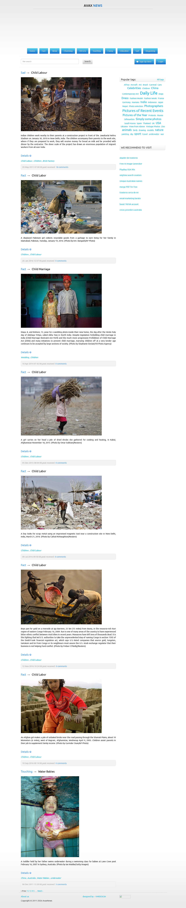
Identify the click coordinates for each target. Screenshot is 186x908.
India (143, 102)
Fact (23, 175)
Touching (27, 771)
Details (25, 155)
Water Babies (46, 771)
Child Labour (39, 72)
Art (140, 85)
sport (137, 133)
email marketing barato (130, 198)
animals (127, 130)
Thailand (147, 123)
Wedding (25, 357)
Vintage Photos (153, 126)
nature (159, 130)
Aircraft (134, 85)
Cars (160, 85)
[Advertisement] (93, 28)
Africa (126, 85)
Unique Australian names (131, 181)
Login (160, 61)
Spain (139, 123)
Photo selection (136, 106)
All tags (160, 79)
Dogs (161, 94)
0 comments (60, 261)
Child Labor (39, 175)
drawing (142, 130)
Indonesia (152, 102)
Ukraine (124, 126)
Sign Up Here (145, 61)
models (150, 130)
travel (145, 134)
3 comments (61, 884)
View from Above (137, 126)
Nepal (125, 106)
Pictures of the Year (135, 115)
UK (153, 123)
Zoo (163, 126)
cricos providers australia (131, 210)
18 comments (62, 167)
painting (125, 134)
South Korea (130, 123)
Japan (160, 102)
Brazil (145, 85)
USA (158, 123)
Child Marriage (41, 269)
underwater (55, 878)
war (162, 134)
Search (88, 61)
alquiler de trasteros (129, 158)
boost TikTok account (129, 204)
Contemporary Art (130, 94)
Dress (125, 98)
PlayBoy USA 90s (127, 169)
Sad (23, 72)
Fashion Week (150, 98)
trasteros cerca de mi (129, 192)
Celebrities (134, 88)
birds (135, 130)
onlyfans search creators (130, 175)
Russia (160, 115)
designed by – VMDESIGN (94, 896)
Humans (135, 102)
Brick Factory (48, 161)
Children (37, 161)
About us (25, 896)
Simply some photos (148, 119)
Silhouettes (129, 119)
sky (131, 134)
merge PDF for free (128, 187)
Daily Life (148, 93)
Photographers (153, 106)
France (161, 98)
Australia (31, 878)
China (23, 878)
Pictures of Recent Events (142, 111)
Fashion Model (136, 98)
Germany (126, 102)
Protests (152, 115)
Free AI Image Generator (131, 164)
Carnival (152, 85)
